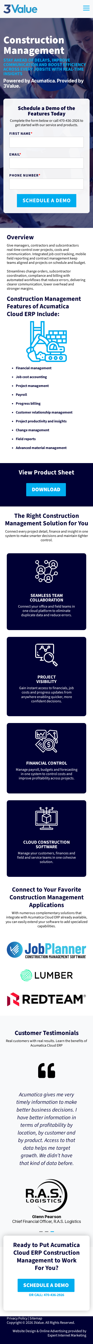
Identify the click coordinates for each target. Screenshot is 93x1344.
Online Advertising (53, 1331)
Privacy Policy (17, 1318)
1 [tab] (41, 1233)
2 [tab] (47, 1233)
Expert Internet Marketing (67, 1335)
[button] (86, 8)
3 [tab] (53, 1233)
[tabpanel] (46, 1143)
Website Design (24, 1331)
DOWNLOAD (46, 490)
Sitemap (36, 1318)
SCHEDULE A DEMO (46, 1285)
